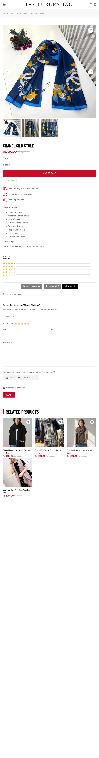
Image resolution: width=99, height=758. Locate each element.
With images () (32, 286)
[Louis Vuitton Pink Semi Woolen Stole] (17, 472)
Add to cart (49, 173)
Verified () (53, 286)
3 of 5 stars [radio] (21, 324)
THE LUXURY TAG (49, 4)
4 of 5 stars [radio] (24, 324)
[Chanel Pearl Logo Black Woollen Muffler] (17, 432)
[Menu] (4, 4)
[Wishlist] (91, 4)
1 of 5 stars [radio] (16, 324)
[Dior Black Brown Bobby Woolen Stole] (81, 432)
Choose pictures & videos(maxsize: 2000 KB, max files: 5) (29, 372)
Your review (9, 342)
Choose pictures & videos (22, 378)
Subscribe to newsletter (15, 388)
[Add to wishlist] (28, 422)
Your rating (8, 324)
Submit (9, 395)
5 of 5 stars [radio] (27, 324)
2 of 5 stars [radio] (19, 324)
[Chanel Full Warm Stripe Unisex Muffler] (49, 432)
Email (54, 329)
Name (6, 329)
